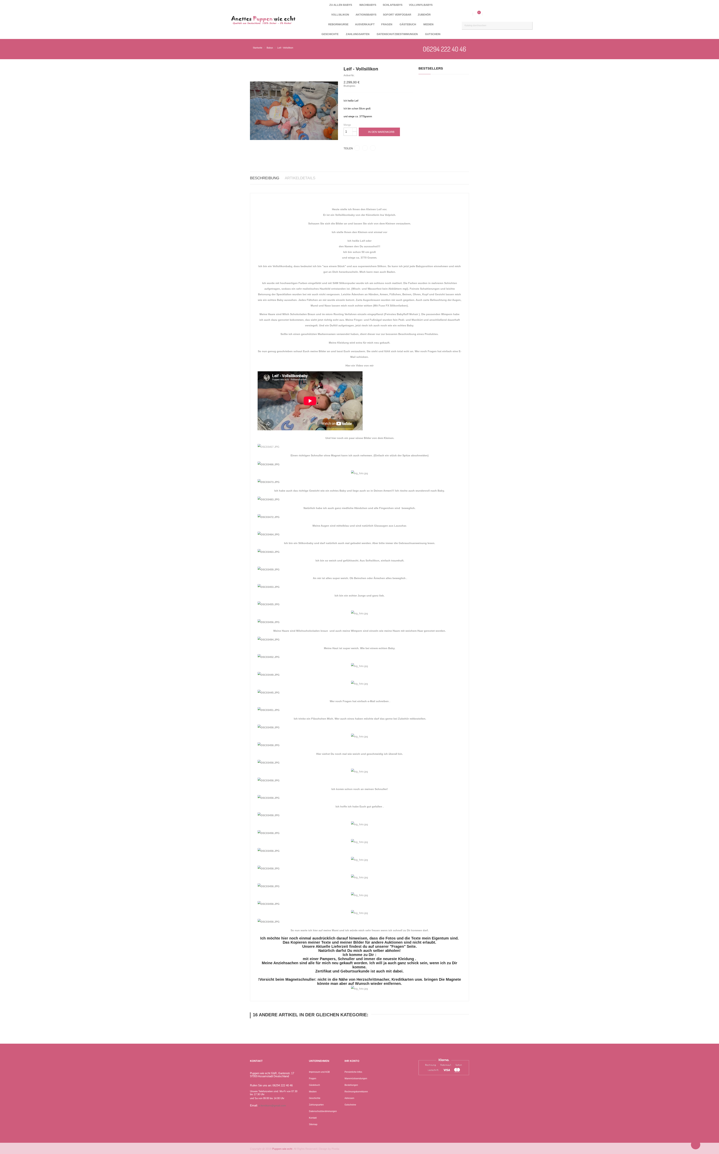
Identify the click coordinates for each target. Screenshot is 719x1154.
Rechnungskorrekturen (356, 1091)
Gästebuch (314, 1085)
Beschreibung (264, 178)
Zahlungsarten (316, 1104)
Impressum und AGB (319, 1072)
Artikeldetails (300, 178)
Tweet (365, 148)
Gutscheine (350, 1104)
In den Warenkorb (381, 131)
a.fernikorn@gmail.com (272, 1105)
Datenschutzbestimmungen (323, 1111)
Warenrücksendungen (356, 1078)
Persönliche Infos (353, 1072)
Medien (313, 1091)
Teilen (357, 148)
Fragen (312, 1078)
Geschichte (314, 1098)
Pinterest (373, 148)
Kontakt (313, 1118)
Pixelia (335, 1148)
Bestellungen (351, 1085)
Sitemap (313, 1124)
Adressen (349, 1098)
